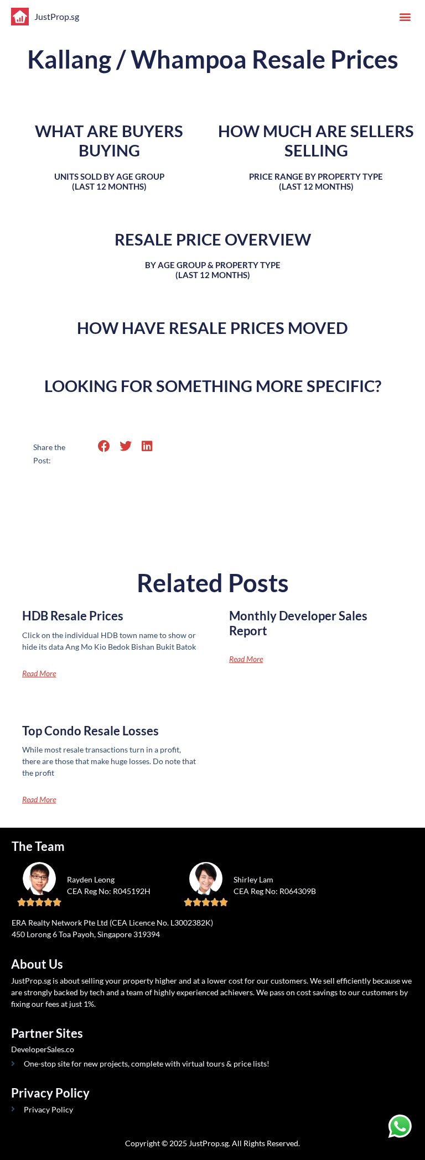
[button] (405, 17)
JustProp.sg (56, 16)
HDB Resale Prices (72, 615)
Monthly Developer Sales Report (298, 623)
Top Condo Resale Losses (90, 730)
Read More (39, 673)
